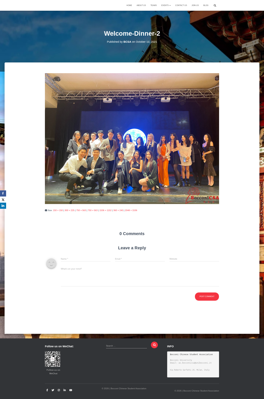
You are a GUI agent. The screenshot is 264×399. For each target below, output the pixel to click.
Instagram (58, 390)
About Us (141, 5)
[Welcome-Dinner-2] (132, 138)
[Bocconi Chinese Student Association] (53, 5)
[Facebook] (3, 193)
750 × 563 (81, 210)
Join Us (195, 5)
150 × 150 (58, 210)
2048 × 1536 (131, 210)
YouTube (71, 390)
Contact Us (181, 5)
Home (129, 5)
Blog (205, 5)
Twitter (53, 390)
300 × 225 (69, 210)
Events (165, 5)
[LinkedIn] (3, 206)
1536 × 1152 (105, 210)
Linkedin (64, 390)
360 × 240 (118, 210)
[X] (3, 200)
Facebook (47, 390)
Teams (153, 5)
